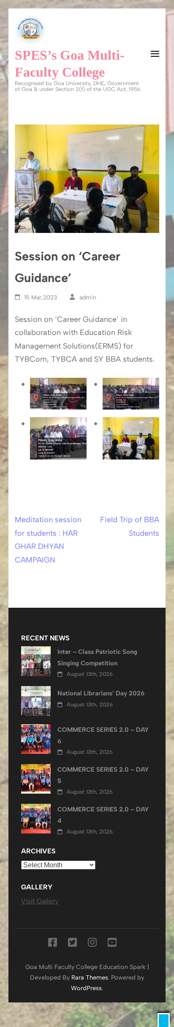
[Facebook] (52, 944)
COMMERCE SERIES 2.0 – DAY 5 (103, 775)
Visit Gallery (39, 901)
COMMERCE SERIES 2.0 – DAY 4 (103, 815)
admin (87, 297)
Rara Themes (89, 977)
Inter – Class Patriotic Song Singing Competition (97, 657)
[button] (164, 1020)
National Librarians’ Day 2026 (100, 693)
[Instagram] (92, 944)
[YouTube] (112, 944)
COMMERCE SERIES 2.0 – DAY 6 (103, 735)
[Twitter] (72, 944)
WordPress (86, 988)
